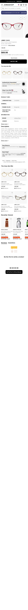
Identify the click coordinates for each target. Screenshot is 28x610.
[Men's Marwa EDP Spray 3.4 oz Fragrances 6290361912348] (23, 219)
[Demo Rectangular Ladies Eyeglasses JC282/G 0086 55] (25, 193)
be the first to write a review (14, 272)
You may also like (6, 66)
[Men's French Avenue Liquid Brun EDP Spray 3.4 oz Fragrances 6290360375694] (11, 219)
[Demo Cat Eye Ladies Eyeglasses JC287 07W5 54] (24, 17)
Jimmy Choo (14, 160)
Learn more (4, 85)
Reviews (4, 243)
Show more (4, 140)
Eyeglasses (8, 160)
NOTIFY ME (14, 61)
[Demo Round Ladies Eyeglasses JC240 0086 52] (25, 170)
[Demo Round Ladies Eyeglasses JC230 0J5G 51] (12, 170)
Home (3, 160)
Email (6, 154)
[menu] (2, 5)
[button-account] (21, 5)
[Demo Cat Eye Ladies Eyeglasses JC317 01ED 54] (12, 193)
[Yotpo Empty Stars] (4, 45)
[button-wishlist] (23, 5)
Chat (9, 154)
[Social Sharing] (21, 17)
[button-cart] (26, 5)
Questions (11, 243)
